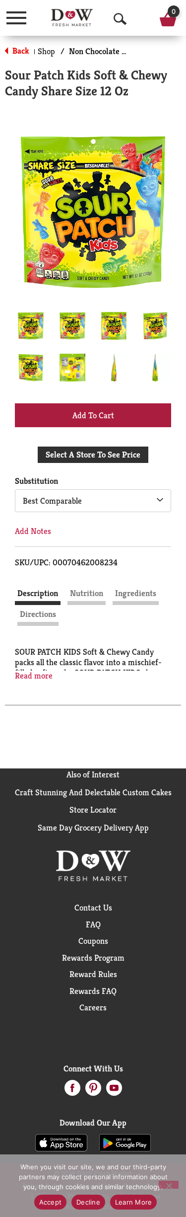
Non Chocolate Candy (106, 51)
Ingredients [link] (135, 593)
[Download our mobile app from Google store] (125, 1142)
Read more (34, 676)
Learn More (133, 1202)
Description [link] (37, 593)
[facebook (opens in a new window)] (72, 1090)
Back (19, 50)
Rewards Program (93, 957)
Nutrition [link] (86, 593)
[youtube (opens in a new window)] (114, 1090)
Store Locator (93, 809)
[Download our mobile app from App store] (61, 1142)
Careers (93, 1007)
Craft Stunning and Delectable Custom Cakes (93, 792)
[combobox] (93, 501)
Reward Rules (93, 974)
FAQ (93, 924)
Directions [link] (38, 613)
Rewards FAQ (93, 991)
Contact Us (93, 907)
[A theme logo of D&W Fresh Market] (72, 17)
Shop (46, 51)
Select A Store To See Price (93, 454)
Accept (50, 1202)
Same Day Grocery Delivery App (93, 827)
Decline (88, 1202)
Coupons (93, 940)
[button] (31, 326)
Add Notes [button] (33, 531)
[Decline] (169, 1185)
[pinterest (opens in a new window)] (93, 1090)
